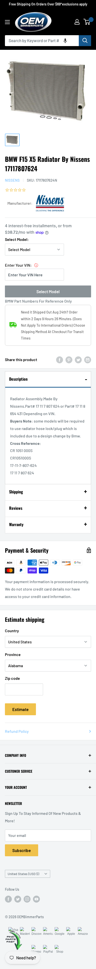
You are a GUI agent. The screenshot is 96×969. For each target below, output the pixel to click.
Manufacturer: (19, 203)
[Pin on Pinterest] (68, 359)
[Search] (85, 40)
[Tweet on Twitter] (78, 359)
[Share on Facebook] (59, 359)
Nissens (12, 180)
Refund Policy (17, 731)
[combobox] (42, 40)
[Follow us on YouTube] (36, 899)
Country (12, 630)
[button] (65, 40)
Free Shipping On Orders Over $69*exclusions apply (48, 4)
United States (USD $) (23, 874)
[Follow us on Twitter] (17, 899)
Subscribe (21, 850)
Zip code (12, 678)
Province (13, 654)
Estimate (20, 709)
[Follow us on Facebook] (8, 899)
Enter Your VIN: (18, 265)
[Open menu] (7, 22)
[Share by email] (87, 359)
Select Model (48, 291)
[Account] (77, 22)
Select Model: (17, 239)
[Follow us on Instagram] (27, 899)
